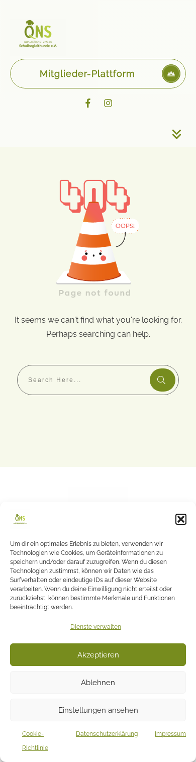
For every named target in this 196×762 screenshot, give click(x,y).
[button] (181, 519)
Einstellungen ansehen (98, 710)
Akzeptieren (98, 654)
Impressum (170, 733)
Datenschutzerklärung (107, 733)
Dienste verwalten (95, 626)
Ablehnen (98, 682)
